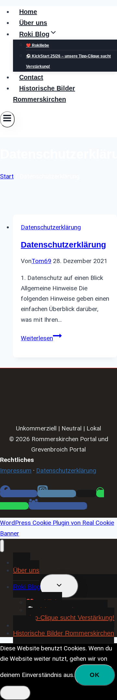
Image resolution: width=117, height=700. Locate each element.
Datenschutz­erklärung (63, 244)
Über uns (33, 22)
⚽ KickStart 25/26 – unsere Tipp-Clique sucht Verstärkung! (68, 61)
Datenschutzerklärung (51, 227)
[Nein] (15, 693)
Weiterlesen (41, 338)
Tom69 (41, 261)
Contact (31, 77)
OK (95, 674)
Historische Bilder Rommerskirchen (44, 94)
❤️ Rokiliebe (37, 45)
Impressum (16, 470)
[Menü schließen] (2, 545)
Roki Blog (26, 586)
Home (28, 11)
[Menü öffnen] (7, 119)
